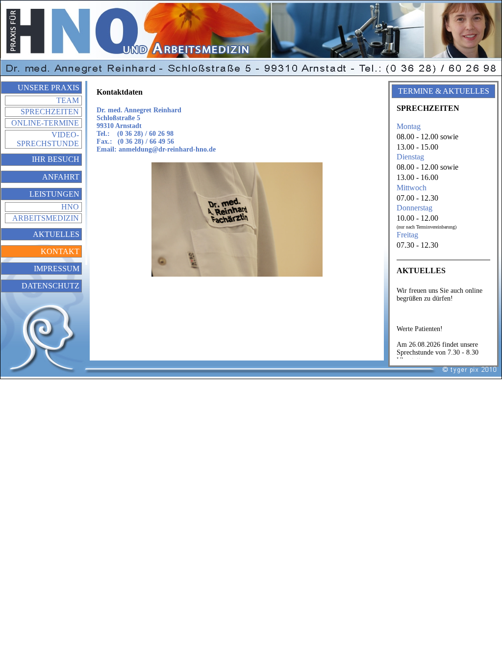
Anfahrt (60, 177)
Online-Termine (45, 123)
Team (67, 100)
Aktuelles (56, 234)
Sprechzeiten (50, 111)
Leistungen (54, 194)
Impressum (56, 268)
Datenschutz (50, 286)
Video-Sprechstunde (48, 139)
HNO (70, 207)
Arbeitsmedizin (45, 218)
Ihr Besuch (55, 159)
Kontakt (60, 251)
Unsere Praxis (48, 87)
